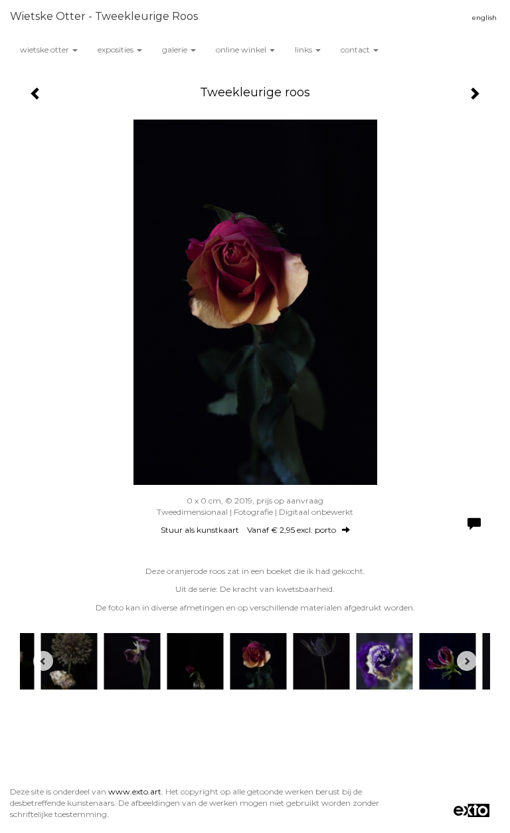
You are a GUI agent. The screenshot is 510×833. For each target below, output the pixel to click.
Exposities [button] (116, 49)
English (484, 17)
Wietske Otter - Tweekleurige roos (104, 16)
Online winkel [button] (242, 49)
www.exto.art (134, 791)
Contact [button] (356, 49)
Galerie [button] (175, 49)
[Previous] (43, 661)
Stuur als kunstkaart (248, 530)
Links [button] (304, 49)
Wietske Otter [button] (45, 49)
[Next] (467, 661)
